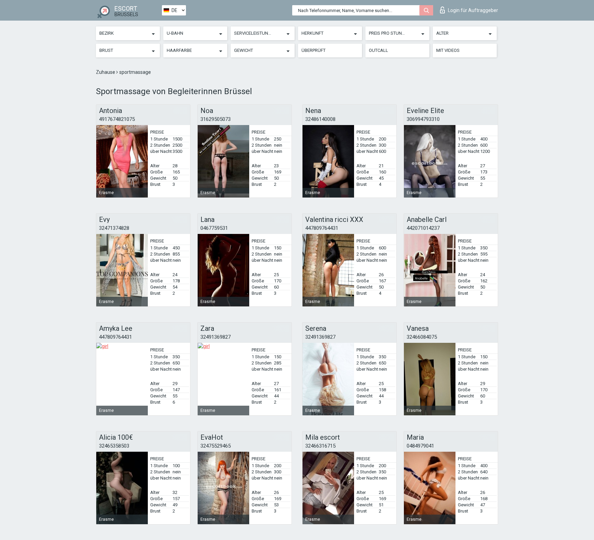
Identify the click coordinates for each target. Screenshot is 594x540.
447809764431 (321, 228)
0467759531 (214, 228)
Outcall (378, 50)
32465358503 (114, 446)
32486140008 (320, 119)
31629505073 (215, 119)
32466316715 (320, 446)
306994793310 (423, 119)
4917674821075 (117, 119)
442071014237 (423, 228)
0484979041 (420, 446)
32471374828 (114, 228)
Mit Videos (448, 50)
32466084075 (422, 337)
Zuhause (106, 72)
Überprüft (313, 50)
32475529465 (215, 446)
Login (473, 10)
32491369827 (215, 337)
